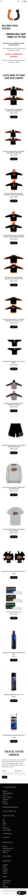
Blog (4, 884)
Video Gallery (6, 882)
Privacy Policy (6, 850)
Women (5, 824)
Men (4, 819)
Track (4, 777)
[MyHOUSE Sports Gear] (1, 1)
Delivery (5, 791)
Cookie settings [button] (13, 893)
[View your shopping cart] (18, 1)
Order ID (4, 771)
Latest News (6, 837)
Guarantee (5, 799)
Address (5, 852)
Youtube (5, 873)
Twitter (4, 867)
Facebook (5, 865)
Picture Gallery (7, 880)
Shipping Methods (8, 793)
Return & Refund (7, 797)
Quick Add (14, 116)
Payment (5, 795)
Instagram (5, 869)
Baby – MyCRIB (7, 830)
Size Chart (5, 803)
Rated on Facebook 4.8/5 (9, 811)
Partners (5, 846)
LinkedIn (5, 871)
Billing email (18, 771)
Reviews (5, 801)
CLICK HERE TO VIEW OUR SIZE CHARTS (14, 77)
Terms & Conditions (8, 848)
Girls (4, 826)
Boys (4, 821)
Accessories (6, 828)
